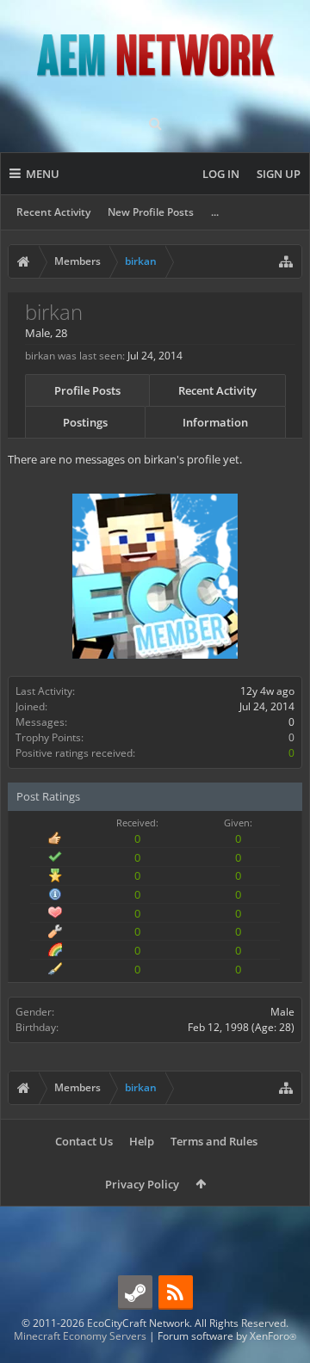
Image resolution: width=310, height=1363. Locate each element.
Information (215, 422)
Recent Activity (53, 212)
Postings (85, 422)
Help (141, 1141)
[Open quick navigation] (285, 261)
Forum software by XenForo (227, 1336)
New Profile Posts (151, 212)
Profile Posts (87, 390)
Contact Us (84, 1141)
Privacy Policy (142, 1184)
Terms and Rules (213, 1141)
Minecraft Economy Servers (80, 1336)
